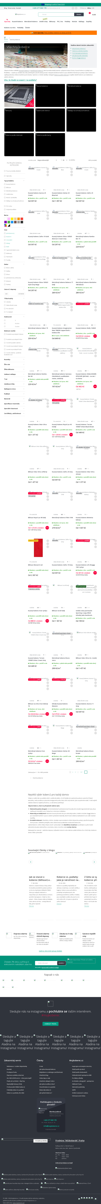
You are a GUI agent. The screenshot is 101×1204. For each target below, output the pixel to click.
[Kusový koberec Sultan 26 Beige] (62, 734)
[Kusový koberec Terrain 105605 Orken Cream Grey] (38, 640)
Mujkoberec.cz (32, 1200)
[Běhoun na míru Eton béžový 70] (38, 686)
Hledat (79, 14)
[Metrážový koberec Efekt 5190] (62, 500)
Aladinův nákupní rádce (46, 1081)
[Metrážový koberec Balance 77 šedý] (62, 265)
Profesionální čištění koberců (16, 1087)
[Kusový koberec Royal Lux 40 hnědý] (62, 407)
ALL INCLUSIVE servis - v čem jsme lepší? (19, 1078)
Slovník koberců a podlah (47, 1087)
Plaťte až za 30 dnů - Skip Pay (16, 1081)
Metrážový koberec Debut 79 (38, 328)
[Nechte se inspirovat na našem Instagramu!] (50, 1003)
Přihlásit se (83, 8)
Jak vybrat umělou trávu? (47, 1084)
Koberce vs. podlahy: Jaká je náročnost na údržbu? (67, 879)
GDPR (74, 1090)
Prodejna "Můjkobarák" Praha (69, 1140)
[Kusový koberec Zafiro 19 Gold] (38, 219)
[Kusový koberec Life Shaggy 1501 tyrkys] (86, 547)
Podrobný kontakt (51, 1129)
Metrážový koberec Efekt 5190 (62, 517)
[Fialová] (5, 222)
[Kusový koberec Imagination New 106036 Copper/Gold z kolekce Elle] (62, 311)
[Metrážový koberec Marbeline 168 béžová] (86, 265)
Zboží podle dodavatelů (79, 1072)
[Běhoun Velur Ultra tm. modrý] (86, 640)
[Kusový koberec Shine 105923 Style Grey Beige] (38, 265)
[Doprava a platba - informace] (50, 1175)
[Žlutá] (12, 219)
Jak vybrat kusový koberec (47, 1069)
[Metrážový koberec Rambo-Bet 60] (38, 356)
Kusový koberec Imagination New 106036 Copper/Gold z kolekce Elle (62, 330)
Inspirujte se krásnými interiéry (82, 1066)
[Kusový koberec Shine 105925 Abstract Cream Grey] (62, 219)
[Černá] (22, 222)
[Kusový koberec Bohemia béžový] (86, 500)
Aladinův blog (43, 1075)
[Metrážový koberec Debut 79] (38, 311)
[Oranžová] (18, 219)
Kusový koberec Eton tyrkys (37, 611)
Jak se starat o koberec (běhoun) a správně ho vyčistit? (39, 879)
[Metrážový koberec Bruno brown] (86, 734)
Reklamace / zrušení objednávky (17, 1066)
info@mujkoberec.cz (51, 1126)
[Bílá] (5, 219)
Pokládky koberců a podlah (15, 1090)
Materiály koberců (45, 1090)
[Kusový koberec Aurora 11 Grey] (86, 686)
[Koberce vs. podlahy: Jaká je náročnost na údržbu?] (68, 861)
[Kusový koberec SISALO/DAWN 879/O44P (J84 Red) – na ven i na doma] (86, 356)
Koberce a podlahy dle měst (15, 1093)
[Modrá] (12, 222)
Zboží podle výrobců (78, 1069)
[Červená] (22, 219)
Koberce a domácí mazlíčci (80, 51)
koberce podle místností (61, 75)
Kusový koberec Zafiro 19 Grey (62, 565)
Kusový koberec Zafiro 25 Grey (62, 472)
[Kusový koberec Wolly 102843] (86, 311)
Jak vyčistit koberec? (45, 1093)
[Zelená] (9, 222)
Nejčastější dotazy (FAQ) (14, 1084)
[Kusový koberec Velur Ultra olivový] (86, 454)
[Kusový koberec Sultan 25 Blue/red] (62, 175)
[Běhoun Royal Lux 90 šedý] (38, 500)
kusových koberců (24, 70)
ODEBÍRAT (61, 963)
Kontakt (18, 8)
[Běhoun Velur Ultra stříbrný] (38, 454)
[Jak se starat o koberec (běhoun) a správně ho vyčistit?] (41, 861)
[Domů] (6, 38)
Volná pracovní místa (78, 1096)
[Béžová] (15, 219)
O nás (41, 1066)
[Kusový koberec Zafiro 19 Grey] (62, 547)
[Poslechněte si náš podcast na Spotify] (66, 1189)
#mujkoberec (51, 1015)
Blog (5, 8)
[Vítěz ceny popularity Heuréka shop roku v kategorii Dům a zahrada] (20, 14)
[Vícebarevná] (5, 225)
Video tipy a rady (44, 1078)
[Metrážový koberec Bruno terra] (62, 640)
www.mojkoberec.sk (18, 1203)
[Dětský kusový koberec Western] (62, 686)
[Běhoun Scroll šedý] (62, 593)
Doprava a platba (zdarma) (15, 1075)
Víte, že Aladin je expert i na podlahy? (20, 80)
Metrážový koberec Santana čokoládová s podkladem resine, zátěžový (61, 376)
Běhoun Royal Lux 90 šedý (37, 517)
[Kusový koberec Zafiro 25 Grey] (62, 454)
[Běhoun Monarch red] (38, 547)
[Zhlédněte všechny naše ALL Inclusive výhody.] (31, 1189)
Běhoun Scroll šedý (58, 611)
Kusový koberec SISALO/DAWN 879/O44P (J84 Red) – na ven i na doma (86, 376)
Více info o (47, 967)
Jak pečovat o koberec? (79, 48)
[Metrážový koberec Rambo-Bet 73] (86, 219)
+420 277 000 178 (39, 8)
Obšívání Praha (77, 1084)
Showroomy (11, 8)
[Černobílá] (9, 225)
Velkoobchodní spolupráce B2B (81, 1075)
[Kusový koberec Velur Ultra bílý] (38, 407)
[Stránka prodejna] (25, 1151)
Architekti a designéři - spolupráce (83, 1081)
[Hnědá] (15, 222)
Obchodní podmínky (78, 1087)
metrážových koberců (36, 70)
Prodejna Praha (12, 1072)
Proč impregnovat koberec (80, 53)
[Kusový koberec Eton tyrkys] (38, 593)
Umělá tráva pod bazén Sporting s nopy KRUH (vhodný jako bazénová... (84, 613)
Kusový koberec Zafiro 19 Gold (38, 236)
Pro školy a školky (77, 1078)
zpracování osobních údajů (50, 967)
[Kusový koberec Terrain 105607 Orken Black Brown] (86, 407)
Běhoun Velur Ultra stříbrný (37, 472)
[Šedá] (18, 222)
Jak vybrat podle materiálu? (80, 55)
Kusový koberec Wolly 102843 (86, 328)
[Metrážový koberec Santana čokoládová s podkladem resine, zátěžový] (62, 356)
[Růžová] (9, 219)
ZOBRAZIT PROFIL (50, 1024)
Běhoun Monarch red (35, 565)
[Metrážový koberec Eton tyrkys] (38, 734)
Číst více (31, 906)
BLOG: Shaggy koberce (79, 58)
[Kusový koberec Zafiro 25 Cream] (86, 175)
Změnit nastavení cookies (80, 1093)
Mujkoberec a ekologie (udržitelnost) (51, 1072)
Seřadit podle (32, 160)
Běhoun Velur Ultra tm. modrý (86, 658)
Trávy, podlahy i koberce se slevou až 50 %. (52, 33)
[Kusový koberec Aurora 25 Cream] (38, 175)
